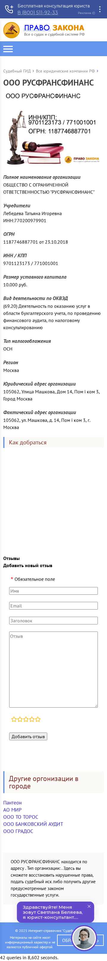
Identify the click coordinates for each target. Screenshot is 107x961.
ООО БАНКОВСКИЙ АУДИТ (33, 824)
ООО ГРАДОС (18, 831)
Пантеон (12, 802)
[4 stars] (32, 720)
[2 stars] (20, 720)
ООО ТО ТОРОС (20, 817)
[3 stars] (26, 720)
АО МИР (12, 810)
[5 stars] (38, 720)
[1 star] (14, 720)
